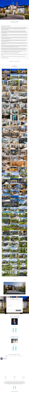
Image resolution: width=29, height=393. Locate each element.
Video (14, 377)
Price (23, 376)
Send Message (18, 310)
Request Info (23, 377)
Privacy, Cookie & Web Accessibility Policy (14, 391)
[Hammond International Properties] (14, 387)
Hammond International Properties (15, 317)
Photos (5, 377)
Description (14, 376)
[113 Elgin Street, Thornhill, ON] (6, 71)
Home (5, 376)
